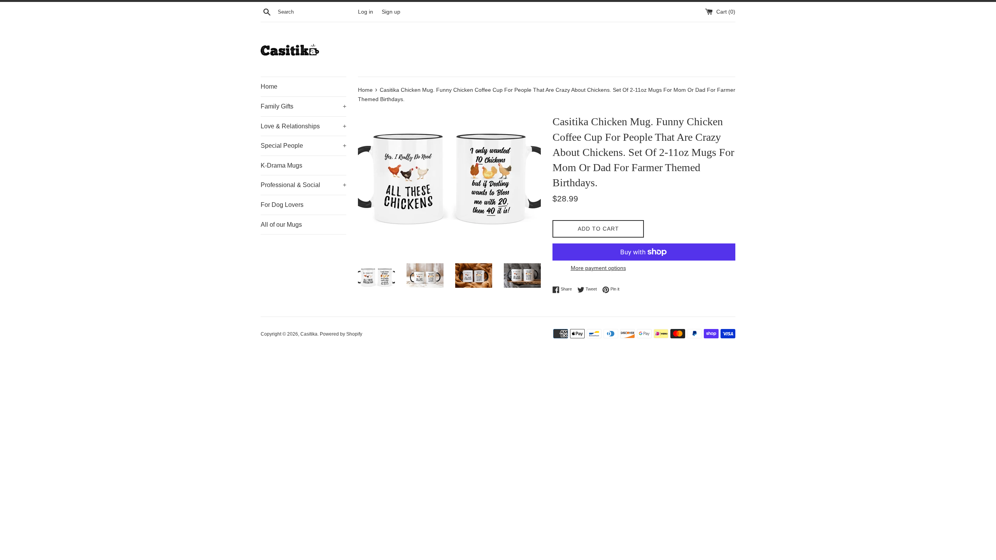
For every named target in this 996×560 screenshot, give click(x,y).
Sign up (391, 12)
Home (269, 86)
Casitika (308, 334)
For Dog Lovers (282, 204)
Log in (365, 12)
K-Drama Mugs (281, 165)
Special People (303, 145)
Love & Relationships (303, 126)
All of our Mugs (281, 224)
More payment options (598, 268)
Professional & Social (303, 185)
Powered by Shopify (341, 334)
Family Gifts (303, 106)
